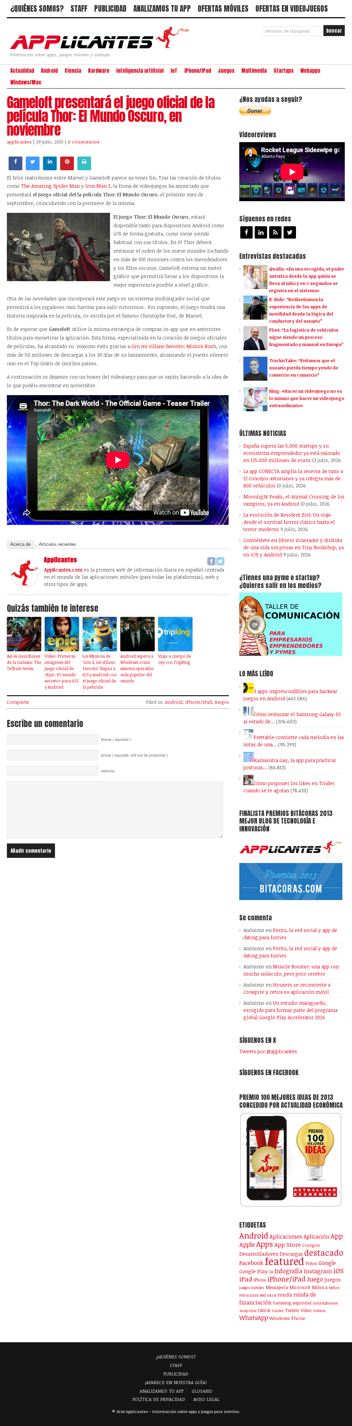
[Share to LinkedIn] (50, 168)
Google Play (253, 1271)
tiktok (264, 1310)
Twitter (292, 1310)
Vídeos (319, 1310)
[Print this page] (84, 168)
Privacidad (248, 1295)
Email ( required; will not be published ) (134, 755)
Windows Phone (287, 1318)
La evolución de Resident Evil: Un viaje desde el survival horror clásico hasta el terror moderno (289, 521)
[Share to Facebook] (15, 168)
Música (320, 1287)
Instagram (318, 1271)
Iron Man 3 (97, 186)
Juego (315, 1279)
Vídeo (306, 1310)
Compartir (18, 702)
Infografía (288, 1271)
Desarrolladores (258, 1253)
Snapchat (248, 1310)
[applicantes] (24, 584)
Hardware (98, 70)
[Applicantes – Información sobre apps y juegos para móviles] (101, 49)
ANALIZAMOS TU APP (162, 8)
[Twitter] (220, 561)
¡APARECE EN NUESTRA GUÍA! (176, 1382)
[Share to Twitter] (33, 168)
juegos (332, 1279)
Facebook (251, 1263)
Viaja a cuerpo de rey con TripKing (174, 659)
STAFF (78, 8)
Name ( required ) (116, 739)
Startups (284, 70)
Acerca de (20, 544)
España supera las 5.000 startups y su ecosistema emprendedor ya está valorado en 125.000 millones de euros (291, 452)
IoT (173, 70)
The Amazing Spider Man (50, 186)
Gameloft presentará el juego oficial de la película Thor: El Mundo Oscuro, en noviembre (110, 116)
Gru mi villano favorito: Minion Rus (172, 346)
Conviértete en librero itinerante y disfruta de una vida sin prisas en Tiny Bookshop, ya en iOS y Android (293, 547)
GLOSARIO (202, 1391)
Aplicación (316, 1236)
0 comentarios (84, 142)
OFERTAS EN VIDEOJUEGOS (291, 8)
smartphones (325, 1303)
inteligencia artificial (140, 70)
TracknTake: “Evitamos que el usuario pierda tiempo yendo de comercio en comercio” (303, 367)
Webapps (310, 70)
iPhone (260, 1280)
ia (271, 1271)
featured (284, 1261)
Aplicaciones (286, 1236)
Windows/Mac (25, 82)
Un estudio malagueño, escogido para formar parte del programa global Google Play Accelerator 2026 (290, 1010)
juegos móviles (251, 1287)
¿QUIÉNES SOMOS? (37, 8)
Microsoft (299, 1287)
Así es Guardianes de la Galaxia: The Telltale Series (24, 662)
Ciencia (73, 70)
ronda (285, 1294)
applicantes (19, 142)
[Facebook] (211, 561)
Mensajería (277, 1287)
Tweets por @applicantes (268, 1051)
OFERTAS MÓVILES (223, 8)
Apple (247, 1244)
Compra (311, 1245)
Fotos (311, 1263)
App (337, 1236)
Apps (264, 1244)
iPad (245, 1279)
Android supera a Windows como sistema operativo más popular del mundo (137, 668)
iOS (338, 1270)
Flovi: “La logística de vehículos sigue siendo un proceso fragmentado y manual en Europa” (306, 337)
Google (327, 1263)
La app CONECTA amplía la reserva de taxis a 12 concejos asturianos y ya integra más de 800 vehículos (293, 478)
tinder (278, 1310)
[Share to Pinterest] (67, 168)
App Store (287, 1244)
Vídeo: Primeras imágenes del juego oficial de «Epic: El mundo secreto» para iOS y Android (61, 671)
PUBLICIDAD (110, 8)
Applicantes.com (63, 569)
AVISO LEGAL (206, 1399)
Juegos (226, 70)
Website (107, 771)
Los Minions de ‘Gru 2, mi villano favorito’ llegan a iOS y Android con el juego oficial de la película (99, 671)
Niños (334, 1287)
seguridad (302, 1303)
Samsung (282, 1303)
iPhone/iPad (197, 70)
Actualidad (22, 70)
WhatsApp (253, 1317)
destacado (323, 1252)
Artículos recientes (57, 544)
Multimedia (254, 70)
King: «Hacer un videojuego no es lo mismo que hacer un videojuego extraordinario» (306, 398)
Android (49, 70)
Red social (268, 1295)
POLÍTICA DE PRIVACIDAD (158, 1399)
